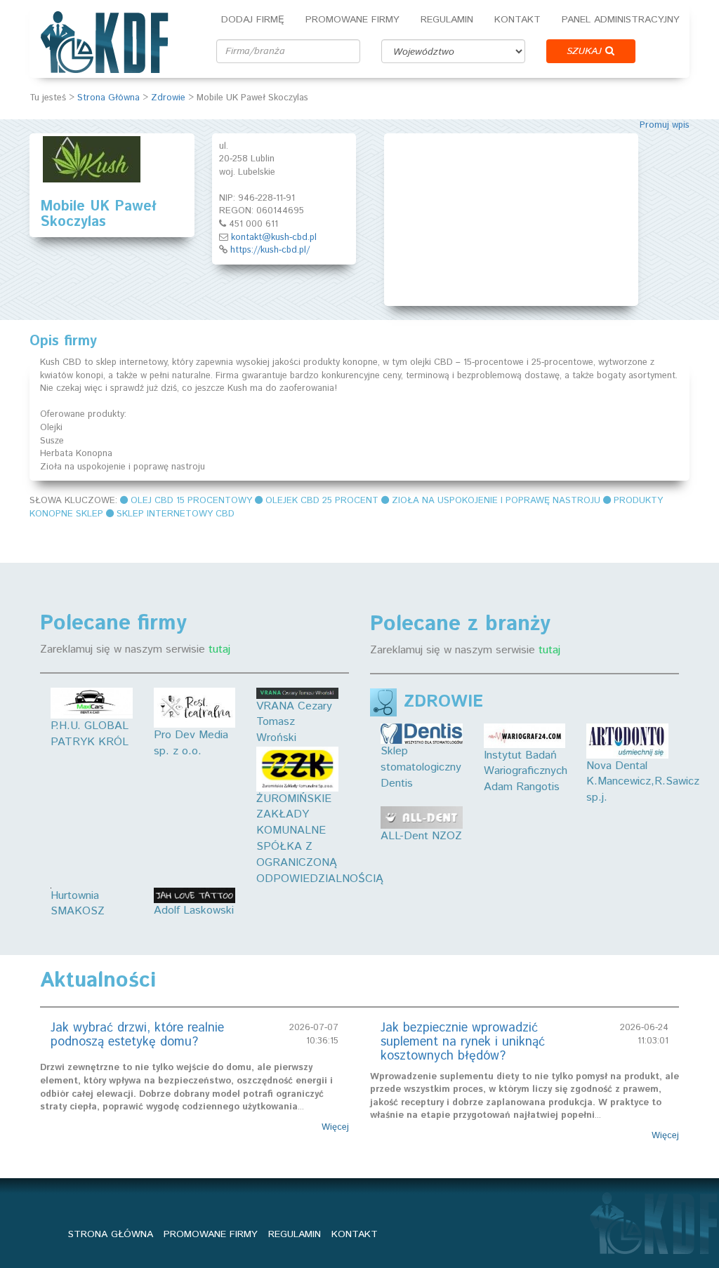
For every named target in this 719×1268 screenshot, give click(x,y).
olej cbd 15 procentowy (191, 500)
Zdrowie (168, 98)
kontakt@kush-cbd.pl (274, 237)
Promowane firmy (352, 20)
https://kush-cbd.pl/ (270, 250)
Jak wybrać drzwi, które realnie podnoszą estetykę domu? (137, 1035)
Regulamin (447, 20)
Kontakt (517, 20)
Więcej (335, 1127)
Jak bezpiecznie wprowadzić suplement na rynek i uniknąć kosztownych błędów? (463, 1042)
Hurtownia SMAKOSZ (78, 904)
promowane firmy (211, 1234)
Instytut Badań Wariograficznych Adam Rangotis (525, 771)
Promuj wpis (665, 125)
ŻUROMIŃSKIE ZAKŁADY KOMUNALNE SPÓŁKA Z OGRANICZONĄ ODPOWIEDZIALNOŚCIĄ (319, 839)
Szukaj (586, 51)
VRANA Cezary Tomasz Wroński (294, 722)
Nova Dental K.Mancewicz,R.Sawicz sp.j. (642, 782)
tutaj (219, 649)
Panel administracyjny (621, 20)
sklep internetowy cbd (176, 514)
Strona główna (110, 1234)
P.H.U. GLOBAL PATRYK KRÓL (89, 734)
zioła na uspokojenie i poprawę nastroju (496, 500)
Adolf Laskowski (194, 910)
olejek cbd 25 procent (321, 500)
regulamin (294, 1234)
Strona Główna (108, 98)
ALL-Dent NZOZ (421, 836)
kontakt (354, 1234)
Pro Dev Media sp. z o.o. (191, 743)
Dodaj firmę (252, 20)
